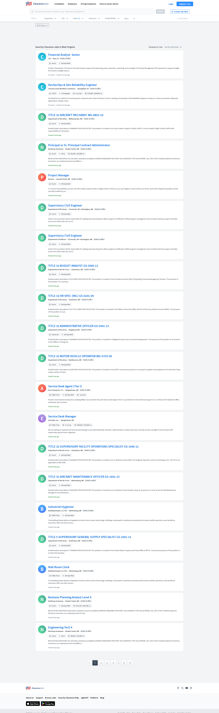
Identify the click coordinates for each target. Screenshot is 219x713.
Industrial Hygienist (61, 507)
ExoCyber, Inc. (53, 420)
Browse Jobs (50, 697)
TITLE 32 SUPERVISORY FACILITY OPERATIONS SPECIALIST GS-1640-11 (93, 446)
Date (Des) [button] (175, 47)
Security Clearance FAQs (68, 697)
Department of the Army (57, 119)
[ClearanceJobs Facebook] (178, 688)
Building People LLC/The (57, 510)
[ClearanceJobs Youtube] (186, 688)
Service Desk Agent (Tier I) (65, 386)
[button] (50, 18)
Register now (184, 4)
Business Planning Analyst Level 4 (69, 597)
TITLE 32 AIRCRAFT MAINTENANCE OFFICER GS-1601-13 (84, 477)
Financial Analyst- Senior (64, 55)
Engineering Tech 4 (60, 627)
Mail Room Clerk (58, 567)
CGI (49, 58)
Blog (102, 697)
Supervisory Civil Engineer (65, 205)
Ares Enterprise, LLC (55, 390)
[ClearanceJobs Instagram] (191, 688)
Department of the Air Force (58, 269)
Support (39, 697)
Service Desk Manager (62, 416)
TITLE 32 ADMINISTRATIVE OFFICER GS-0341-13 (78, 326)
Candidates (59, 4)
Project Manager (58, 175)
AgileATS (84, 697)
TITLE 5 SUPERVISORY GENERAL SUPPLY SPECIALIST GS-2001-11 (89, 537)
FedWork (94, 697)
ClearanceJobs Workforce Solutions (61, 89)
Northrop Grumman (55, 149)
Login (171, 4)
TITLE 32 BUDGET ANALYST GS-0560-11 (73, 266)
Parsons (51, 179)
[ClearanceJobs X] (182, 688)
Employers (72, 4)
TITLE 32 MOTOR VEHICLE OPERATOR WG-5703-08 (80, 356)
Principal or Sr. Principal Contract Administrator (79, 145)
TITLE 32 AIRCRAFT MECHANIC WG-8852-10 (75, 115)
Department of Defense (57, 239)
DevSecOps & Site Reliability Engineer (72, 85)
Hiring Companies (88, 4)
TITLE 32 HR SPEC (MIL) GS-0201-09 (71, 296)
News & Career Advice (109, 4)
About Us (30, 697)
